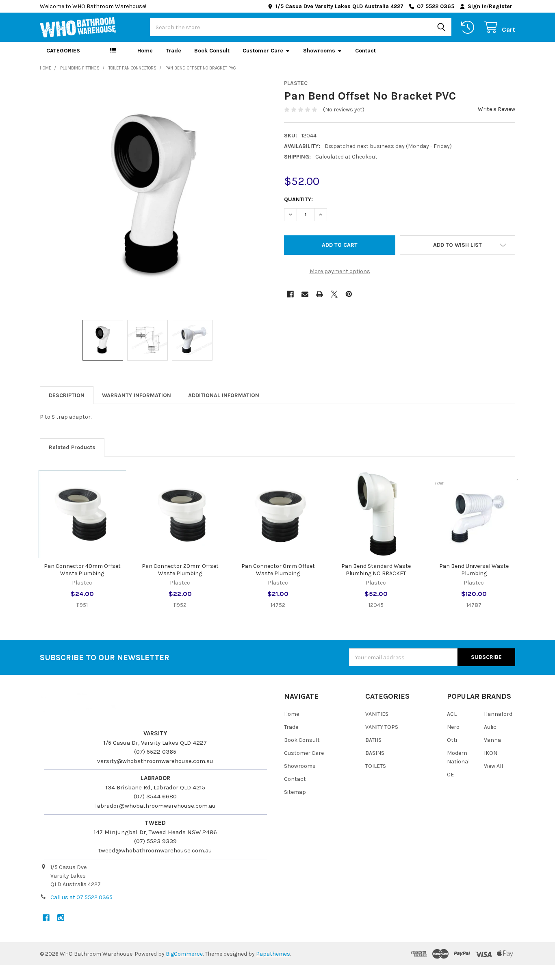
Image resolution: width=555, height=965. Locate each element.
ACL (452, 714)
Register (500, 6)
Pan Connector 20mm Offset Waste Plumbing (180, 570)
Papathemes (273, 953)
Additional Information (223, 395)
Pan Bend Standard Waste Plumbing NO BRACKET (376, 570)
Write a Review (496, 109)
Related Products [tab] (72, 447)
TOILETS (375, 766)
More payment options (340, 271)
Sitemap (295, 792)
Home (145, 50)
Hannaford (498, 714)
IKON (490, 753)
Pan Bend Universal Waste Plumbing (474, 570)
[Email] (305, 294)
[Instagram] (60, 917)
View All (493, 766)
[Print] (319, 294)
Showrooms (319, 50)
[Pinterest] (349, 294)
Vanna (492, 740)
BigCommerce (184, 953)
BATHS (373, 740)
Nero (453, 727)
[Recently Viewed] (469, 27)
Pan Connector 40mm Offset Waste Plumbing (82, 570)
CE (450, 774)
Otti (452, 740)
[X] (334, 294)
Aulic (490, 727)
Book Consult (212, 50)
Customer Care (263, 50)
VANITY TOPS (381, 727)
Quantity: (298, 199)
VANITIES (376, 714)
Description (67, 395)
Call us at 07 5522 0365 (81, 897)
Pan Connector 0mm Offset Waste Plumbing (278, 570)
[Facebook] (290, 294)
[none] (155, 195)
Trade (173, 50)
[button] (458, 245)
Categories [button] (63, 50)
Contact (365, 50)
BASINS (374, 753)
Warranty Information (136, 395)
